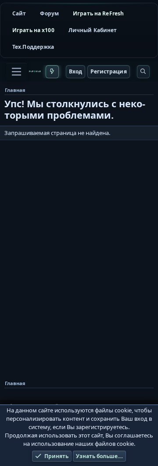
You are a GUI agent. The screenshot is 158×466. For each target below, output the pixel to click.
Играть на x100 (33, 30)
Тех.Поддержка (33, 47)
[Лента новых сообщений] (52, 71)
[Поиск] (143, 71)
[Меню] (16, 71)
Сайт (19, 13)
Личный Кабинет (92, 30)
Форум (49, 13)
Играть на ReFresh (98, 13)
